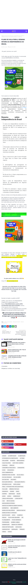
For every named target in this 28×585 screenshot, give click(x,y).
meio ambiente (14, 507)
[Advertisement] (14, 15)
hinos (17, 491)
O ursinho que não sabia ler (14, 552)
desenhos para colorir (8, 474)
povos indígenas (16, 519)
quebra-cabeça (15, 522)
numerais (19, 515)
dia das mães (17, 477)
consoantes (21, 467)
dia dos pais (5, 479)
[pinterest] (20, 444)
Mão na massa (10, 500)
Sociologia (19, 526)
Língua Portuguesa (7, 498)
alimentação (21, 455)
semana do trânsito (17, 524)
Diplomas (13, 479)
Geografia (5, 491)
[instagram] (7, 447)
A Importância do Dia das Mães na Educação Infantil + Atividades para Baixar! (17, 356)
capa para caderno (18, 462)
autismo (22, 458)
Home (14, 579)
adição (4, 455)
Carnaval (5, 465)
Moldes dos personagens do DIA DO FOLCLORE (16, 540)
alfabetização (12, 455)
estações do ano (6, 484)
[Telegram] (20, 441)
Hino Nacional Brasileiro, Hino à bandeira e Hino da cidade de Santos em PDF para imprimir (16, 344)
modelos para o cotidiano (9, 512)
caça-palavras (6, 462)
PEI (22, 517)
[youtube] (7, 441)
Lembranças (16, 496)
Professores (5, 522)
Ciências (12, 465)
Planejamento (10, 35)
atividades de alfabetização (10, 458)
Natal (13, 515)
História (22, 321)
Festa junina (16, 484)
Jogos (3, 496)
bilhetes (12, 460)
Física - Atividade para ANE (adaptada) (12, 486)
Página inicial (4, 35)
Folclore (4, 489)
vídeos (4, 531)
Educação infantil (16, 321)
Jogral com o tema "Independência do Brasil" (17, 559)
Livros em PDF (18, 498)
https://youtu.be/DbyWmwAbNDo (12, 216)
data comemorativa (8, 321)
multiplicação (6, 515)
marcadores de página (8, 503)
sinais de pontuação (7, 526)
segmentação (6, 524)
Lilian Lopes (4, 46)
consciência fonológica (9, 467)
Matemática (5, 507)
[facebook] (7, 444)
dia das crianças (7, 477)
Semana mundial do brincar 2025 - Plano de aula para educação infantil (17, 350)
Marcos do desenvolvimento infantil (12, 505)
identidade (12, 493)
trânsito (22, 529)
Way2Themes (13, 581)
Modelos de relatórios (8, 510)
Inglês (18, 493)
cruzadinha (10, 470)
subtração (15, 529)
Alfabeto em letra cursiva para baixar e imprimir (17, 565)
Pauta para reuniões (14, 517)
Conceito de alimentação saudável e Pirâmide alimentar (17, 546)
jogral (9, 496)
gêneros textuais (14, 489)
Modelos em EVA (21, 510)
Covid (3, 470)
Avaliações (5, 460)
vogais (10, 531)
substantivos (6, 529)
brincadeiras (20, 460)
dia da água (20, 474)
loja (3, 500)
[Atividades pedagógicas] (20, 447)
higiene (12, 491)
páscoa (4, 517)
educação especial (7, 481)
